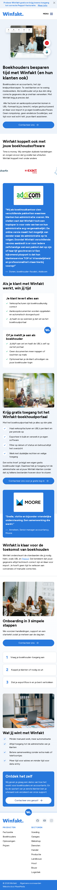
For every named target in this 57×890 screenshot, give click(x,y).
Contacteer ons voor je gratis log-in (27, 481)
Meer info (42, 5)
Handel (34, 850)
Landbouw (36, 859)
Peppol (25, 558)
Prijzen (6, 845)
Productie (36, 854)
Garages (35, 836)
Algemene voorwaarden (30, 883)
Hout (34, 863)
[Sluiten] (54, 3)
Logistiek (35, 872)
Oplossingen (9, 841)
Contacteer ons (27, 125)
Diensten (35, 845)
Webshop (36, 841)
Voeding (35, 832)
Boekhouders (9, 836)
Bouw (34, 867)
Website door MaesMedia (14, 886)
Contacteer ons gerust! (26, 800)
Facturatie (8, 832)
